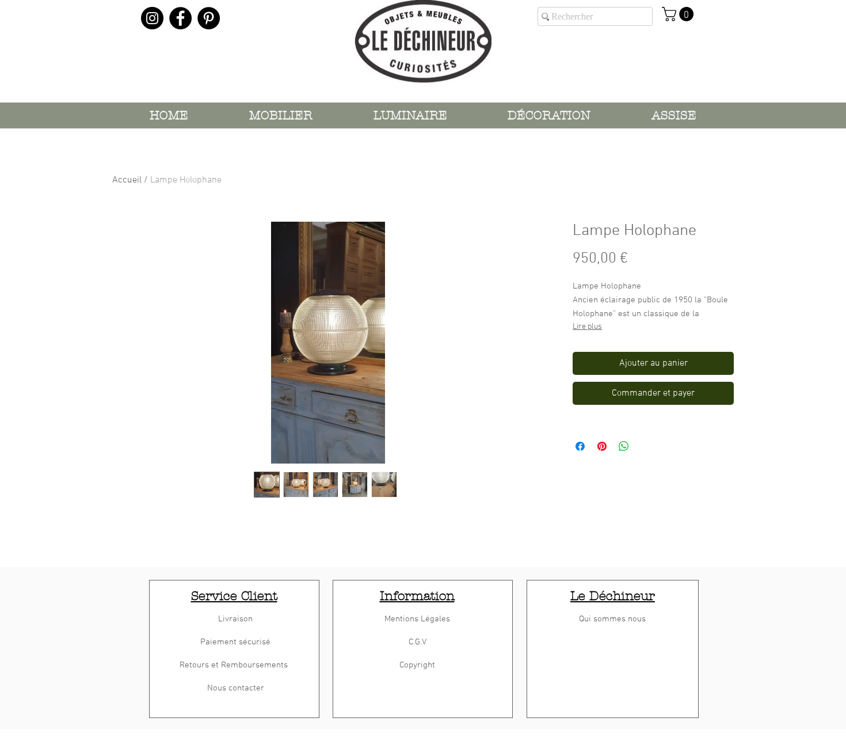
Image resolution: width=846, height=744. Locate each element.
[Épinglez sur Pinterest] (602, 446)
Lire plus (587, 327)
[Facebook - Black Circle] (180, 18)
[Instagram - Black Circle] (152, 18)
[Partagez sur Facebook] (580, 446)
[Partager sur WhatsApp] (624, 446)
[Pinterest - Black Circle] (208, 18)
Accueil (127, 180)
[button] (679, 14)
